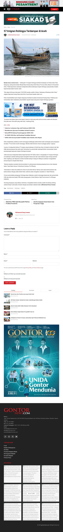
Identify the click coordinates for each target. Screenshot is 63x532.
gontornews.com (45, 525)
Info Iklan (6, 449)
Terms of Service (37, 267)
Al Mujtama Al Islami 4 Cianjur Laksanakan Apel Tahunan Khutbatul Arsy (28, 317)
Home (5, 27)
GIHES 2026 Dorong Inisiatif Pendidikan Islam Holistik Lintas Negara (23, 137)
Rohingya (17, 188)
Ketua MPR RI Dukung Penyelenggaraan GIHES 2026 (19, 133)
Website (35, 260)
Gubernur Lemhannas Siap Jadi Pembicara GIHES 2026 (20, 128)
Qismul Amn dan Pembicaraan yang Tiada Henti (22, 294)
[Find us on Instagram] (9, 436)
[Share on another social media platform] (58, 193)
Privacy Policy (29, 267)
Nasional (13, 27)
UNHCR (23, 188)
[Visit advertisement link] (31, 3)
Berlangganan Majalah (9, 453)
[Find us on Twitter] (12, 436)
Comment (7, 235)
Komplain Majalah (8, 455)
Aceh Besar (10, 188)
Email (6, 261)
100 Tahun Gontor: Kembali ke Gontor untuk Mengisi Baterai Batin (26, 300)
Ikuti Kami (32, 493)
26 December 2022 (26, 34)
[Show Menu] (4, 9)
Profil (5, 445)
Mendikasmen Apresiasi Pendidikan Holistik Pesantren (20, 130)
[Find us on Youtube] (16, 436)
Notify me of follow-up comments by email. (15, 273)
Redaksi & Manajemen (9, 447)
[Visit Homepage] (13, 9)
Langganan (54, 9)
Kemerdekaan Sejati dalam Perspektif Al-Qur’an (22, 311)
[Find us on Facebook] (5, 436)
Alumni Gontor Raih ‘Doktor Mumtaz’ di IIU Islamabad (23, 305)
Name (6, 254)
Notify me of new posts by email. (12, 278)
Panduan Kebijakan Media (10, 451)
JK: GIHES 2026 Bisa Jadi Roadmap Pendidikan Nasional (20, 135)
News (9, 27)
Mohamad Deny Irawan (14, 34)
